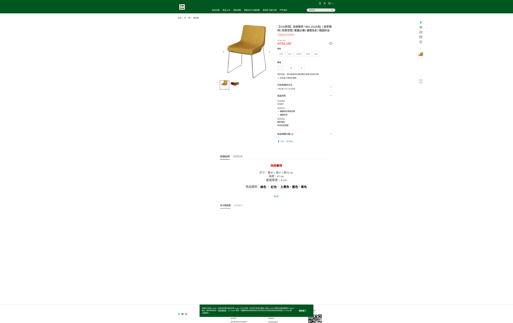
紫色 (316, 54)
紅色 (289, 54)
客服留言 (271, 318)
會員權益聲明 (273, 322)
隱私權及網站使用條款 (239, 322)
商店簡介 (234, 318)
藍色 (308, 54)
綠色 (281, 54)
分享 (282, 141)
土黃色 (299, 54)
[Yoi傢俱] (192, 7)
